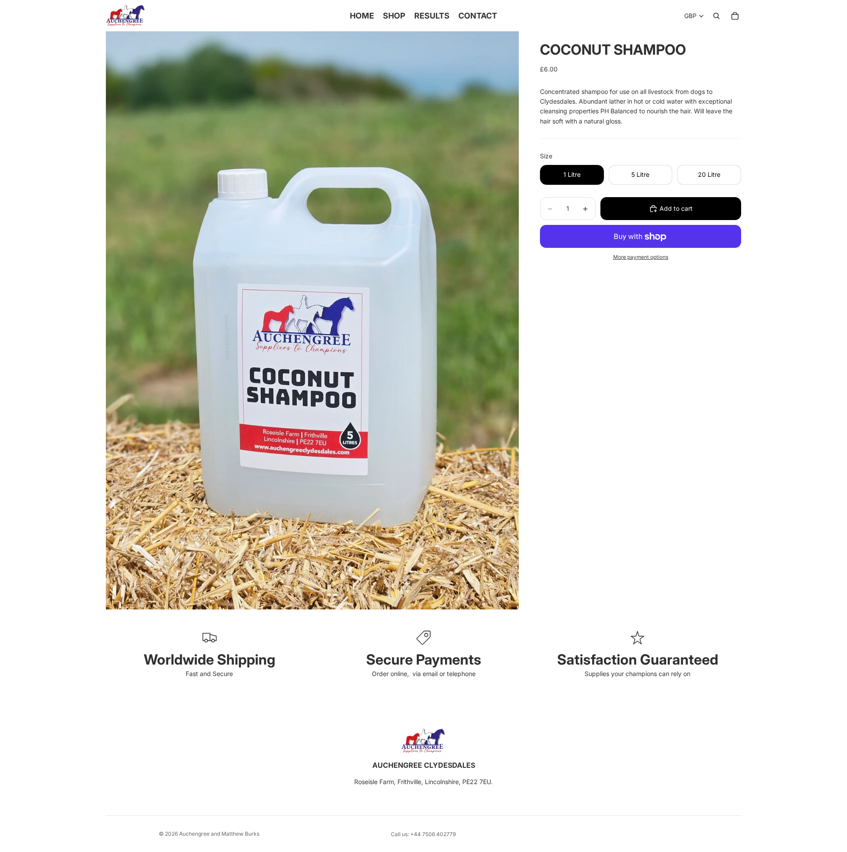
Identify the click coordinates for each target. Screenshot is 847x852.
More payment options (640, 257)
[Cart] (735, 16)
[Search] (716, 16)
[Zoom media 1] (312, 320)
